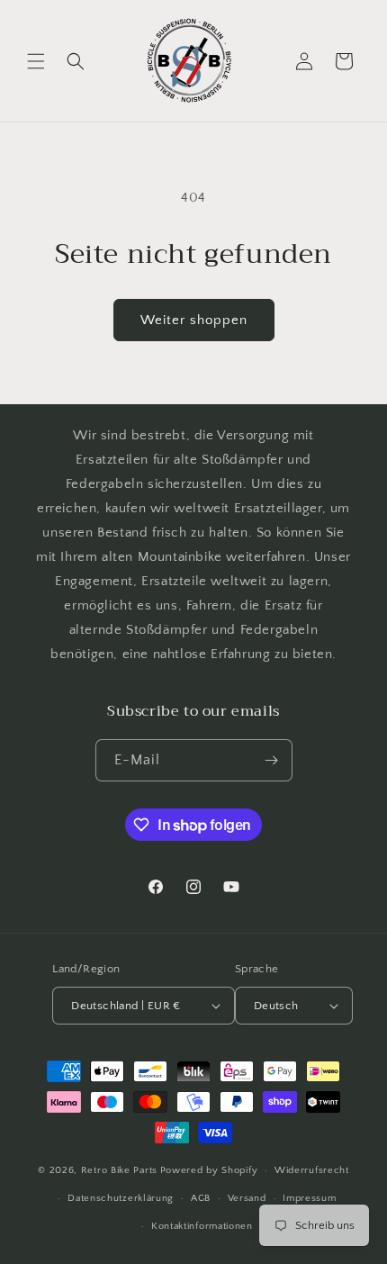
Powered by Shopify (209, 1170)
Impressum (309, 1198)
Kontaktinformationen (202, 1226)
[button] (36, 61)
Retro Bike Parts (119, 1170)
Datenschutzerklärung (121, 1198)
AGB (201, 1198)
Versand (247, 1198)
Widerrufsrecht (311, 1170)
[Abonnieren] (272, 760)
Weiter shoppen (194, 320)
